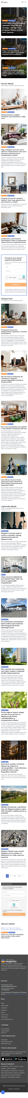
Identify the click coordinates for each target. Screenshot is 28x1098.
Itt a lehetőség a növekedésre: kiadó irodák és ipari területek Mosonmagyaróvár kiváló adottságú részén (12, 625)
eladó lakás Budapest (15, 1075)
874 (15, 876)
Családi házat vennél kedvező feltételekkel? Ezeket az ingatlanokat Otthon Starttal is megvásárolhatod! (13, 240)
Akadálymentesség (5, 1043)
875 (19, 876)
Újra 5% (3, 1012)
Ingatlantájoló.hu (5, 1030)
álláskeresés (4, 1077)
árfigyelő (14, 1068)
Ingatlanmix (11, 112)
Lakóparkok (4, 1008)
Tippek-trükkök (4, 1005)
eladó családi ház (5, 1075)
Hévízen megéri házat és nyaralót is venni (13, 933)
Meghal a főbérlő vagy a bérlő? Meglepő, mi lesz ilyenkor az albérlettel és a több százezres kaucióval (12, 854)
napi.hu (21, 1066)
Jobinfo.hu (3, 1032)
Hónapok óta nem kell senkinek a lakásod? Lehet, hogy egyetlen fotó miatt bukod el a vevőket (13, 200)
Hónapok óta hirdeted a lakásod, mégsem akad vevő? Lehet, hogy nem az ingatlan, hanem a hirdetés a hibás (13, 73)
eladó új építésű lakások (7, 1072)
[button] (25, 2)
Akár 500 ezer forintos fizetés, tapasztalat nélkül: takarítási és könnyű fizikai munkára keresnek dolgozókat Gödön (11, 482)
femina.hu (16, 1066)
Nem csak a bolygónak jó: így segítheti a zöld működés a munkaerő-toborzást (14, 428)
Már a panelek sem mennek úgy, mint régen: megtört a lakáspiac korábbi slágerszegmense (12, 671)
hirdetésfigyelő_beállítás (14, 1077)
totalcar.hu (3, 1068)
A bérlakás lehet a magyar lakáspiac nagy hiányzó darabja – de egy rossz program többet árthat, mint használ (13, 28)
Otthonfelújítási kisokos (7, 1019)
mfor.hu (11, 1066)
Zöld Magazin (4, 1017)
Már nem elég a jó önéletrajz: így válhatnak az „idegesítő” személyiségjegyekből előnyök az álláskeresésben (12, 379)
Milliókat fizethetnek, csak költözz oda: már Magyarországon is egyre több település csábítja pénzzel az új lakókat (13, 810)
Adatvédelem (4, 1039)
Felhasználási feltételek (7, 1041)
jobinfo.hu (21, 1070)
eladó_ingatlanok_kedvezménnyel (9, 1070)
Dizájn (2, 1003)
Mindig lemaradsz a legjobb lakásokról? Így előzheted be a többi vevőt (13, 116)
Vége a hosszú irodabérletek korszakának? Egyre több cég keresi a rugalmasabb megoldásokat (11, 580)
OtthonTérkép (10, 1085)
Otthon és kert (4, 1014)
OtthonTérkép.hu (5, 1028)
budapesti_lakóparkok (19, 1072)
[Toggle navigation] (23, 2)
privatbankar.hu (5, 1066)
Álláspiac (11, 327)
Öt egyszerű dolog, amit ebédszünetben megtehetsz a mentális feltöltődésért (14, 331)
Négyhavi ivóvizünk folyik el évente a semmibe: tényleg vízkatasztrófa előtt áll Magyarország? (11, 536)
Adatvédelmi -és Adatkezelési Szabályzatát (16, 994)
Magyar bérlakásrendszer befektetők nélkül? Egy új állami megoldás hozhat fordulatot (13, 52)
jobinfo (9, 1068)
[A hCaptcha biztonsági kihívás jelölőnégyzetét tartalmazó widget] (15, 277)
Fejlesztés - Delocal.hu (14, 1089)
